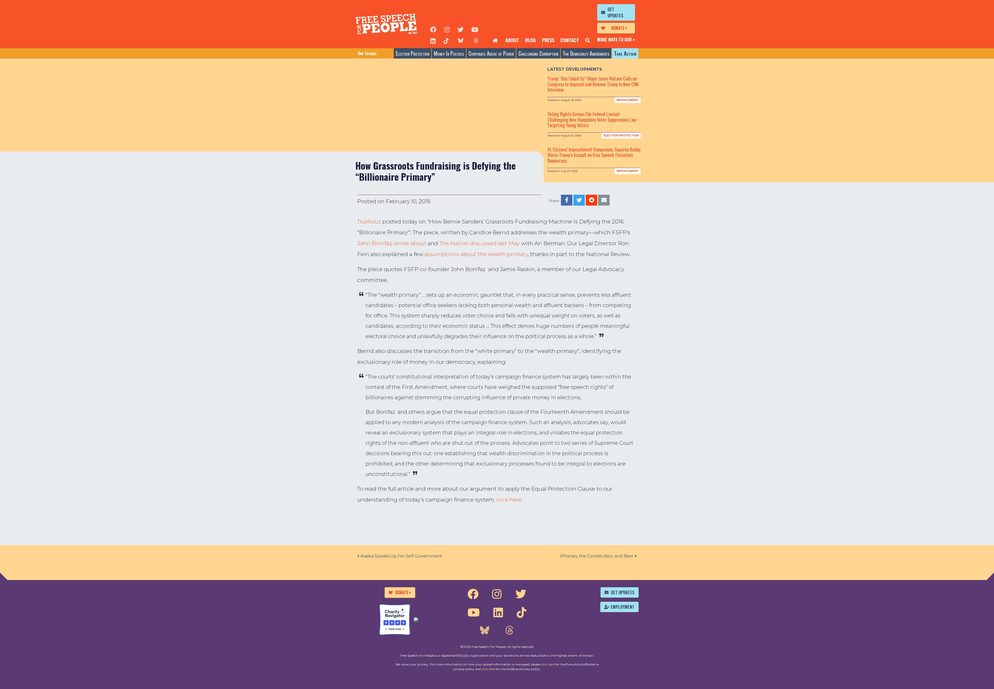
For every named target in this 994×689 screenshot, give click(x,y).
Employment (622, 607)
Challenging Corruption (538, 53)
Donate (618, 28)
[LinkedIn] (433, 40)
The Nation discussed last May (479, 243)
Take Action (625, 53)
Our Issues (367, 53)
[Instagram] (447, 29)
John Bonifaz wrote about (391, 243)
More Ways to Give (614, 40)
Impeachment (628, 100)
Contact (569, 40)
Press (548, 40)
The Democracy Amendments (586, 53)
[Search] (587, 40)
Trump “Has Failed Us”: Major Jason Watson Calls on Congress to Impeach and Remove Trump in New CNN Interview (593, 84)
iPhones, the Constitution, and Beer (597, 556)
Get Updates (615, 12)
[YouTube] (474, 29)
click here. (509, 499)
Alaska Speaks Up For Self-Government (400, 556)
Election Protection (412, 53)
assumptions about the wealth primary (476, 254)
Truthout (369, 221)
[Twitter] (460, 29)
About (512, 40)
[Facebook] (433, 29)
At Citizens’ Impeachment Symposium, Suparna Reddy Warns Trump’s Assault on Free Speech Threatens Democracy (593, 155)
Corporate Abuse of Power (491, 53)
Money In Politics (449, 53)
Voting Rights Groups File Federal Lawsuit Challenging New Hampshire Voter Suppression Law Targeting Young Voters (592, 119)
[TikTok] (446, 40)
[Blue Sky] (460, 40)
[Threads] (476, 40)
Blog (530, 40)
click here (547, 664)
